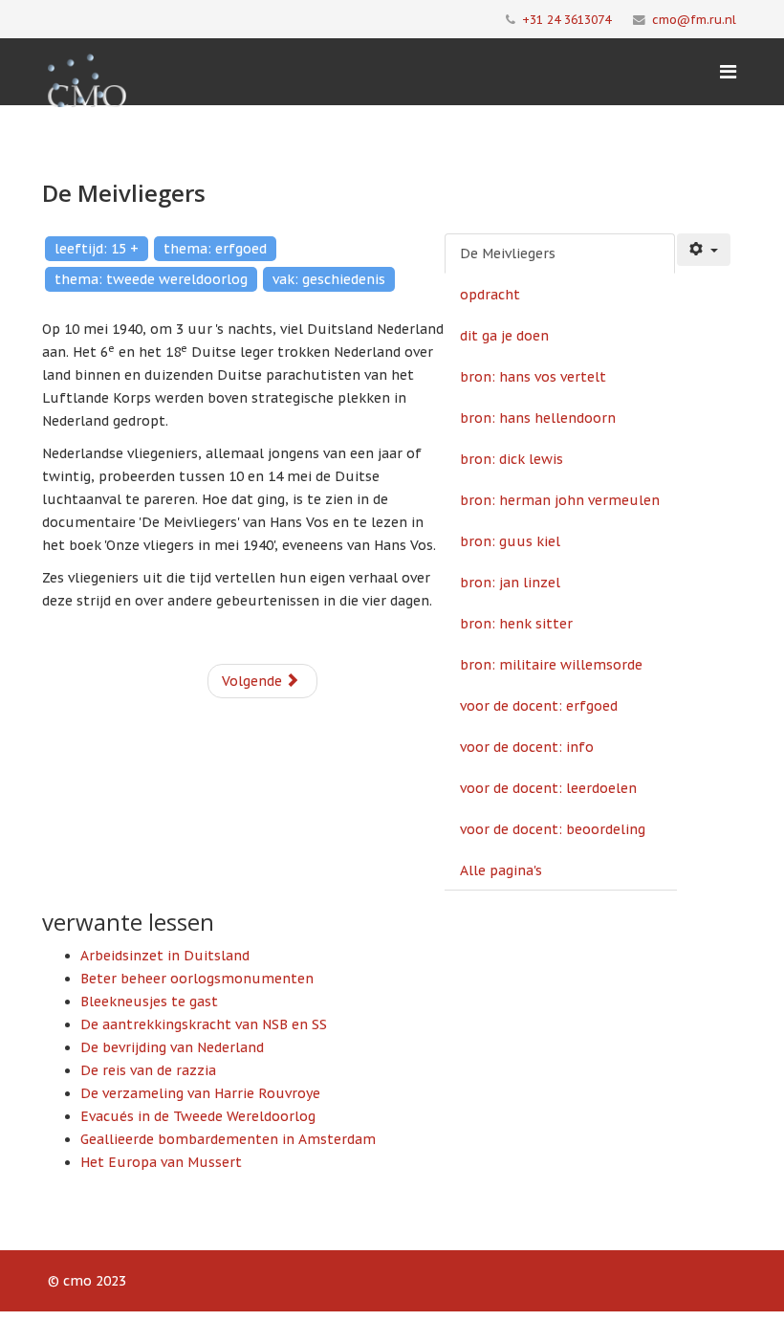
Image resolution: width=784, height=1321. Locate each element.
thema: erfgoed (215, 248)
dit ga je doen (504, 335)
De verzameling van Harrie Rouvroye (200, 1093)
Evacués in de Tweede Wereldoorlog (198, 1116)
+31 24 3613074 (566, 19)
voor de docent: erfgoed (539, 706)
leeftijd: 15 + (96, 248)
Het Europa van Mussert (161, 1162)
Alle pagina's (501, 870)
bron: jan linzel (510, 582)
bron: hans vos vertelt (533, 376)
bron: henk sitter (516, 623)
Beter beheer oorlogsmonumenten (197, 978)
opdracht (490, 294)
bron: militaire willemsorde (551, 664)
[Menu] (728, 71)
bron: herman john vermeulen (560, 500)
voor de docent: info (527, 747)
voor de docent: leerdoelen (548, 788)
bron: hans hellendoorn (538, 418)
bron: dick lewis (511, 459)
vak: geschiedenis (328, 279)
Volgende (254, 681)
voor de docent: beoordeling (552, 829)
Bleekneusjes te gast (149, 1001)
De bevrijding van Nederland (172, 1047)
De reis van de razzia (148, 1070)
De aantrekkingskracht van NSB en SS (203, 1024)
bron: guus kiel (510, 541)
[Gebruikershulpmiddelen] (703, 249)
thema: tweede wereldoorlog (151, 279)
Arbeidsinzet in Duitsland (165, 955)
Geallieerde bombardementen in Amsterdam (228, 1139)
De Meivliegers (507, 253)
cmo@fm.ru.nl (694, 19)
